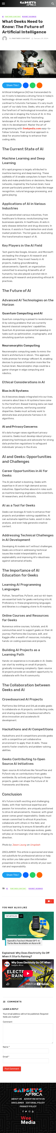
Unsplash (35, 844)
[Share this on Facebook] (26, 85)
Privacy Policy (28, 1106)
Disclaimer (17, 1103)
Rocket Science (29, 16)
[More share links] (39, 85)
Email (6, 1057)
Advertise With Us (34, 1099)
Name (6, 1047)
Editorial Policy (35, 1103)
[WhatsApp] (32, 85)
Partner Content (13, 16)
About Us (16, 1099)
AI (3, 16)
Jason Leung (19, 844)
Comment (7, 1022)
